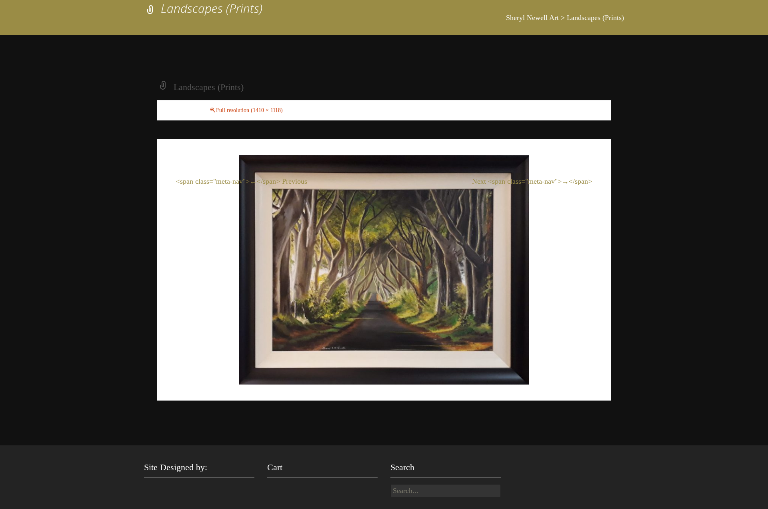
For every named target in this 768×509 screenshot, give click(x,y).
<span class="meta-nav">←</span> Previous (241, 181)
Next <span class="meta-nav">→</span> (532, 181)
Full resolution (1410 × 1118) (249, 110)
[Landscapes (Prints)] (384, 269)
